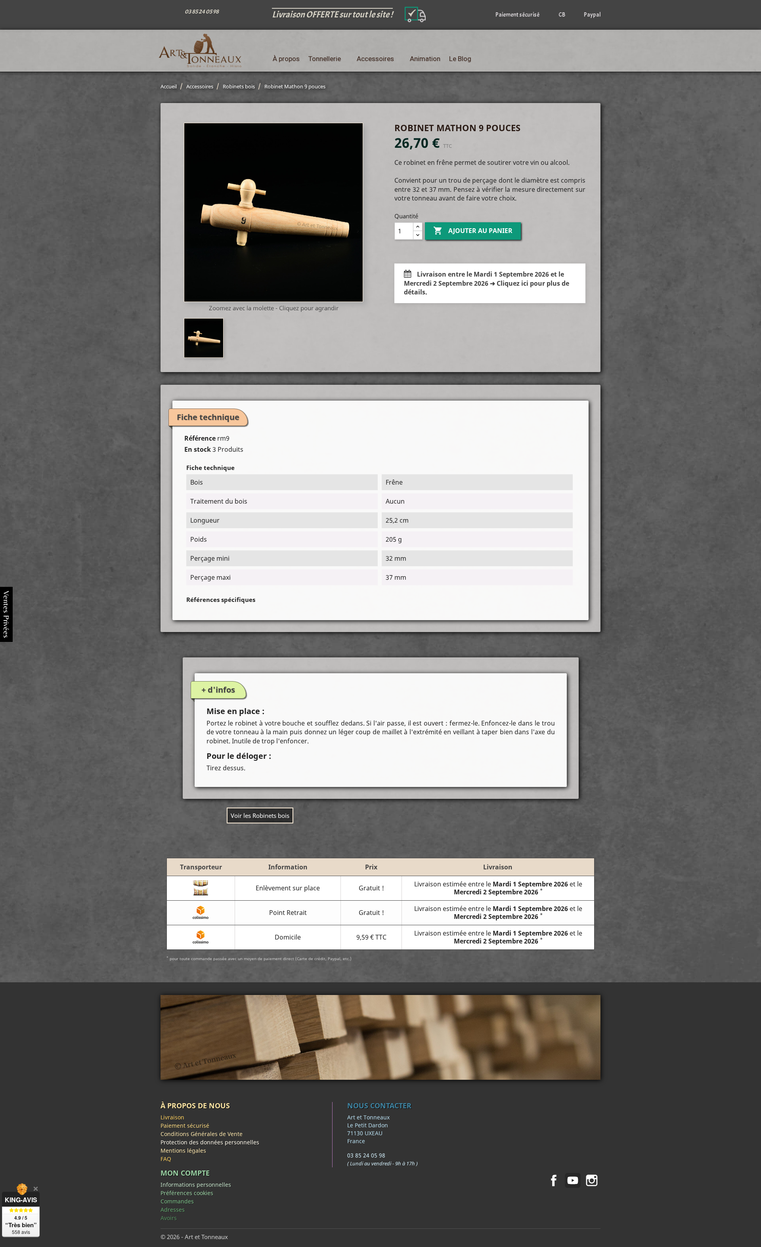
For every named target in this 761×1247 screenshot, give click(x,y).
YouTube (573, 1180)
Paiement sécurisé (185, 1125)
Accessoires (375, 59)
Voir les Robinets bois (260, 815)
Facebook (554, 1180)
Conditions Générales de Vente (202, 1134)
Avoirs (169, 1218)
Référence (200, 438)
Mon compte (185, 1173)
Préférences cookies (187, 1193)
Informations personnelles (196, 1184)
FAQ (166, 1159)
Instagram (592, 1180)
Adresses (173, 1209)
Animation (425, 59)
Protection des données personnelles (210, 1142)
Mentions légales (183, 1150)
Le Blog (460, 59)
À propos (286, 59)
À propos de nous (195, 1105)
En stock (197, 449)
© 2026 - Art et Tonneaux (194, 1237)
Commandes (177, 1201)
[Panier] (594, 59)
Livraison (172, 1117)
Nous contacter (379, 1105)
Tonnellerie (324, 59)
